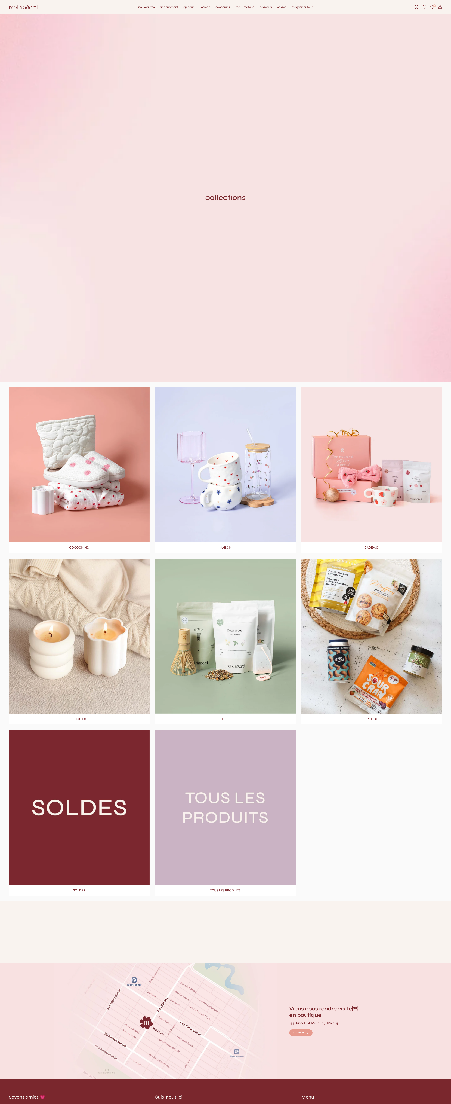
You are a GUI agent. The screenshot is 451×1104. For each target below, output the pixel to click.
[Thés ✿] (225, 636)
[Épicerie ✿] (371, 636)
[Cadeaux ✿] (371, 464)
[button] (205, 7)
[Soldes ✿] (79, 807)
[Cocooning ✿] (79, 464)
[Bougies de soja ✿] (79, 636)
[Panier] (440, 7)
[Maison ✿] (225, 464)
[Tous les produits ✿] (225, 807)
